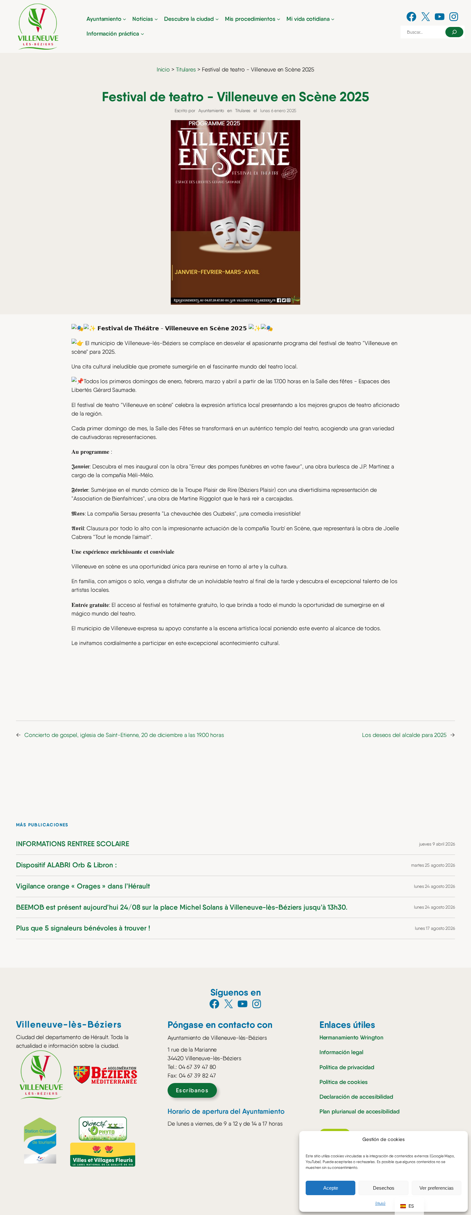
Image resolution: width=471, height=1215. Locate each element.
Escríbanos (192, 1090)
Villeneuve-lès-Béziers (69, 1024)
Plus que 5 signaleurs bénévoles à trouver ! (83, 928)
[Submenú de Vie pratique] (142, 34)
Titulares (186, 69)
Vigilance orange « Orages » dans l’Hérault (83, 886)
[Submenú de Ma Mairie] (124, 19)
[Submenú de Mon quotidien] (333, 19)
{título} (380, 1203)
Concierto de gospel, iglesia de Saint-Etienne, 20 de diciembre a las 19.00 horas (124, 734)
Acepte (330, 1188)
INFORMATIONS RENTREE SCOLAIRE (72, 844)
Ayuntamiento (211, 110)
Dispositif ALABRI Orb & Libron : (66, 865)
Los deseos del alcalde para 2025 (404, 734)
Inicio (163, 69)
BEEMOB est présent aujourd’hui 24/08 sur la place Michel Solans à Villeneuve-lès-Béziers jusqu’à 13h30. (182, 908)
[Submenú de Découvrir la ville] (217, 19)
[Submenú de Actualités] (156, 19)
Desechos (383, 1188)
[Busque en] (454, 32)
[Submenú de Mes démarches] (278, 19)
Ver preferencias (436, 1188)
